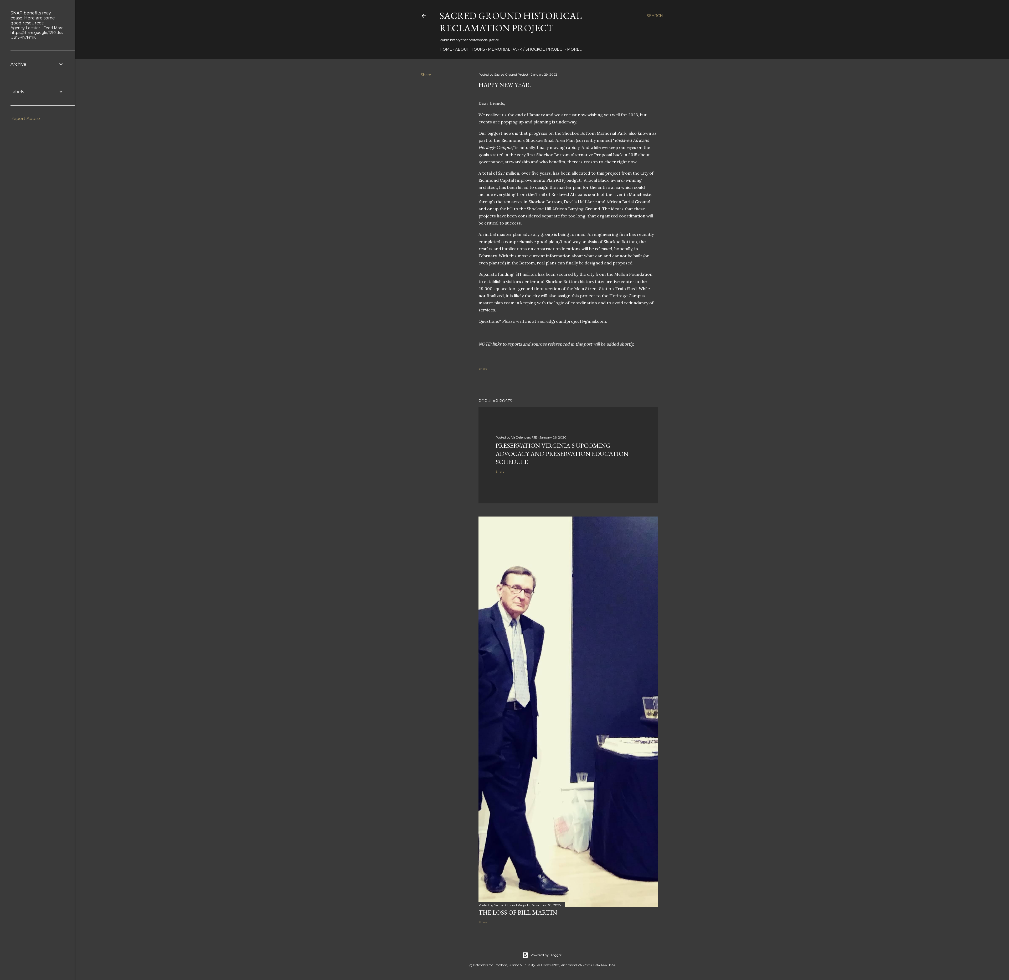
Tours (478, 49)
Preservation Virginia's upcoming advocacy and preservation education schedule (562, 453)
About (462, 49)
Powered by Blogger (546, 955)
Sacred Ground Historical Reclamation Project (511, 21)
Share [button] (426, 74)
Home (446, 49)
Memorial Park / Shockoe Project (526, 49)
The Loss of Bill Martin (517, 912)
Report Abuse (25, 118)
